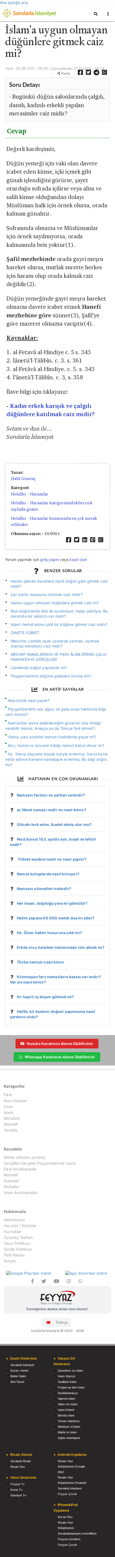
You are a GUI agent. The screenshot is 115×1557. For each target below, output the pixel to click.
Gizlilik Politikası (18, 1249)
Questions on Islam (70, 1370)
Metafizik (12, 1118)
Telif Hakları (14, 1255)
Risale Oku (17, 1466)
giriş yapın (49, 559)
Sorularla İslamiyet (22, 1365)
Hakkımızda (14, 1220)
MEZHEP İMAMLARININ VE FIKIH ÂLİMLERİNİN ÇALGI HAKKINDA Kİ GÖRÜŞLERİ (59, 657)
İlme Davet (17, 1381)
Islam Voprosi (66, 1376)
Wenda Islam (66, 1415)
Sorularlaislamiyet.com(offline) (77, 1533)
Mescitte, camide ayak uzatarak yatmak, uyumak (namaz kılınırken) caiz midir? (55, 643)
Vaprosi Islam (66, 1398)
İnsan (8, 1106)
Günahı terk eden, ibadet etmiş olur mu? (54, 824)
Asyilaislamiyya (68, 1393)
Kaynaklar (13, 1231)
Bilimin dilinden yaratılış (24, 1157)
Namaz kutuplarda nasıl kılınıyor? (48, 874)
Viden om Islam (68, 1404)
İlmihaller (12, 1186)
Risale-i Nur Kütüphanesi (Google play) (71, 1466)
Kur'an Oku (65, 1517)
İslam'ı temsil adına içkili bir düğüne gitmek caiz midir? (59, 624)
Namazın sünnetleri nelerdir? (44, 888)
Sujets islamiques (69, 1437)
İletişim (10, 1261)
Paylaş (65, 73)
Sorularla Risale (20, 1461)
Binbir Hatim (18, 1376)
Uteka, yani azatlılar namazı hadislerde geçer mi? (52, 737)
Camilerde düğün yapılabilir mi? (39, 667)
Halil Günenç (23, 478)
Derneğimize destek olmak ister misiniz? (57, 1309)
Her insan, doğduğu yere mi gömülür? (52, 903)
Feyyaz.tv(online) (69, 1539)
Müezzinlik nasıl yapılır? (29, 700)
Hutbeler (11, 1181)
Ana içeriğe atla (14, 2)
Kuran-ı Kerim (19, 1370)
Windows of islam (69, 1426)
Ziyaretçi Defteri (18, 1237)
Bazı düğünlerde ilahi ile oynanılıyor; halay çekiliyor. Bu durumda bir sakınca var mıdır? (59, 613)
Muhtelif (11, 1124)
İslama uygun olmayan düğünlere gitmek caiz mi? (55, 602)
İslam (8, 1112)
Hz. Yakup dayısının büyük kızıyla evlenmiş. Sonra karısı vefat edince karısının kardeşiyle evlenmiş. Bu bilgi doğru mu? (56, 759)
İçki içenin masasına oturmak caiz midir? (47, 594)
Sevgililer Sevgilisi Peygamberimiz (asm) (40, 1163)
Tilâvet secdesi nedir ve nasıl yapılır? (51, 859)
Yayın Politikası (17, 1243)
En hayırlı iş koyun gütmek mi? (45, 996)
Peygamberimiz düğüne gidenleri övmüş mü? (51, 676)
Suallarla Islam (67, 1381)
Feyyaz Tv (17, 1484)
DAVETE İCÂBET (25, 632)
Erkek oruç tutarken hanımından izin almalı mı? (61, 947)
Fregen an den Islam (71, 1387)
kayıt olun (78, 559)
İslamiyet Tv (18, 1495)
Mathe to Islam (67, 1432)
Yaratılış (11, 1130)
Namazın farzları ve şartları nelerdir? (51, 795)
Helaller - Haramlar (29, 494)
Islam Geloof (66, 1409)
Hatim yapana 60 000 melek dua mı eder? (55, 918)
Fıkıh (8, 1095)
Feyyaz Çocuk (67, 1494)
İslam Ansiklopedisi (20, 1192)
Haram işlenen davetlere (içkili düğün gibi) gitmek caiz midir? (59, 583)
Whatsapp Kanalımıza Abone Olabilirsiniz (60, 1057)
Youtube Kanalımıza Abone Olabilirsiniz (59, 1043)
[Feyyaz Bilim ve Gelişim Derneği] (57, 1298)
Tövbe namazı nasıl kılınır (40, 962)
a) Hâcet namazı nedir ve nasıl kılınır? (51, 809)
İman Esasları (15, 1100)
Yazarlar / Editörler (20, 1225)
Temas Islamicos (69, 1421)
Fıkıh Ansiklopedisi (20, 1169)
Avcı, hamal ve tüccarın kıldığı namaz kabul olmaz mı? (56, 745)
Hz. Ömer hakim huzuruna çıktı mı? (49, 932)
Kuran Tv (16, 1489)
